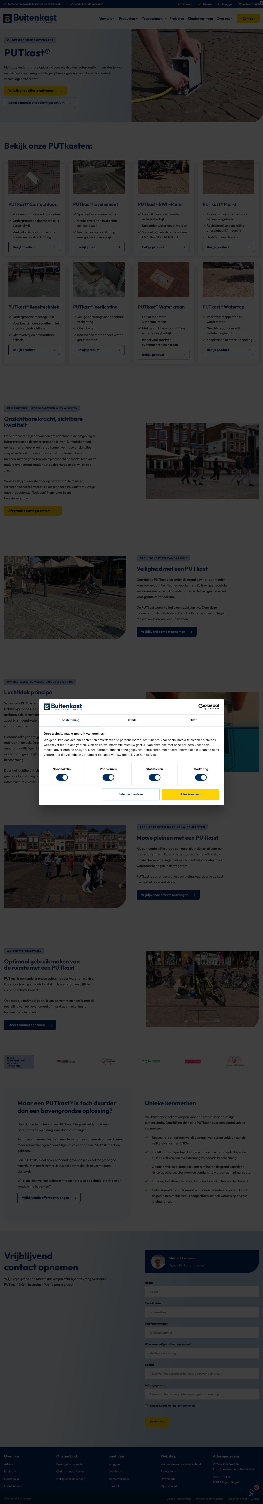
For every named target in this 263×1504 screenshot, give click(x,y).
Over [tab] (193, 720)
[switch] (108, 777)
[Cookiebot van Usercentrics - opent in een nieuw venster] (201, 707)
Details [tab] (132, 720)
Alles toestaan (190, 794)
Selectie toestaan (131, 794)
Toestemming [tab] (70, 720)
